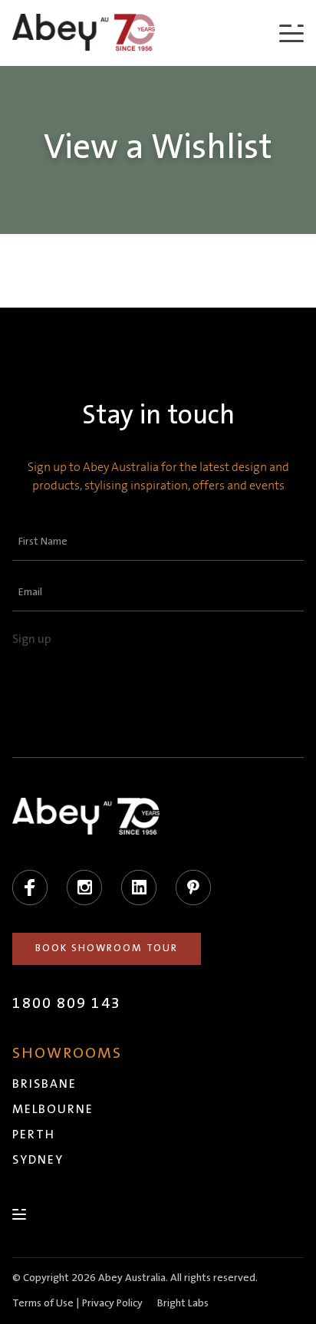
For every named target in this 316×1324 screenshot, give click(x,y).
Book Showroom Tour (106, 948)
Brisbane (44, 1084)
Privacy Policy (112, 1303)
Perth (33, 1134)
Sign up (31, 639)
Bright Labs (183, 1303)
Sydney (38, 1160)
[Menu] (291, 32)
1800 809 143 (66, 1003)
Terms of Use (43, 1303)
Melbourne (53, 1109)
